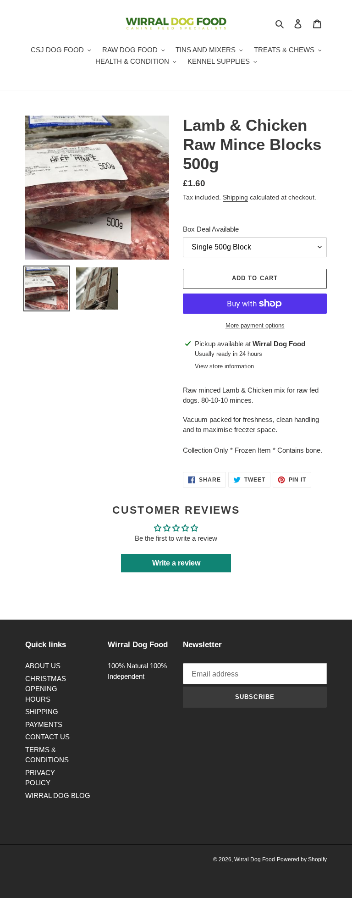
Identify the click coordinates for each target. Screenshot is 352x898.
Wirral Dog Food (254, 859)
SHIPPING (41, 711)
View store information (224, 366)
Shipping (235, 197)
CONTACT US (47, 737)
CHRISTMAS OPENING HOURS (45, 689)
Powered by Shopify (302, 859)
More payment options (255, 325)
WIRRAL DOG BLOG (57, 795)
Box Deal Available (211, 229)
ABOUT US (42, 666)
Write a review (176, 563)
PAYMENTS (43, 724)
